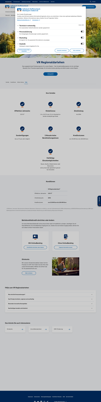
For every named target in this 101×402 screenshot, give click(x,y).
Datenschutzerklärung (23, 20)
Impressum (35, 20)
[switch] (82, 31)
